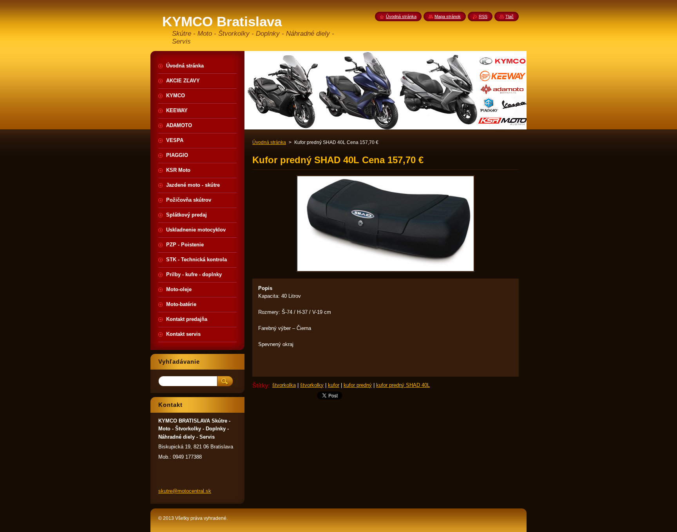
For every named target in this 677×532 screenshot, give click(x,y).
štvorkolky (312, 385)
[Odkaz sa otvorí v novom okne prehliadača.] (385, 272)
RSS (483, 16)
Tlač (509, 16)
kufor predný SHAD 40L (403, 385)
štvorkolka (284, 385)
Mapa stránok (447, 16)
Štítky (260, 385)
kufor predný (358, 385)
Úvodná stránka (269, 142)
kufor (333, 385)
